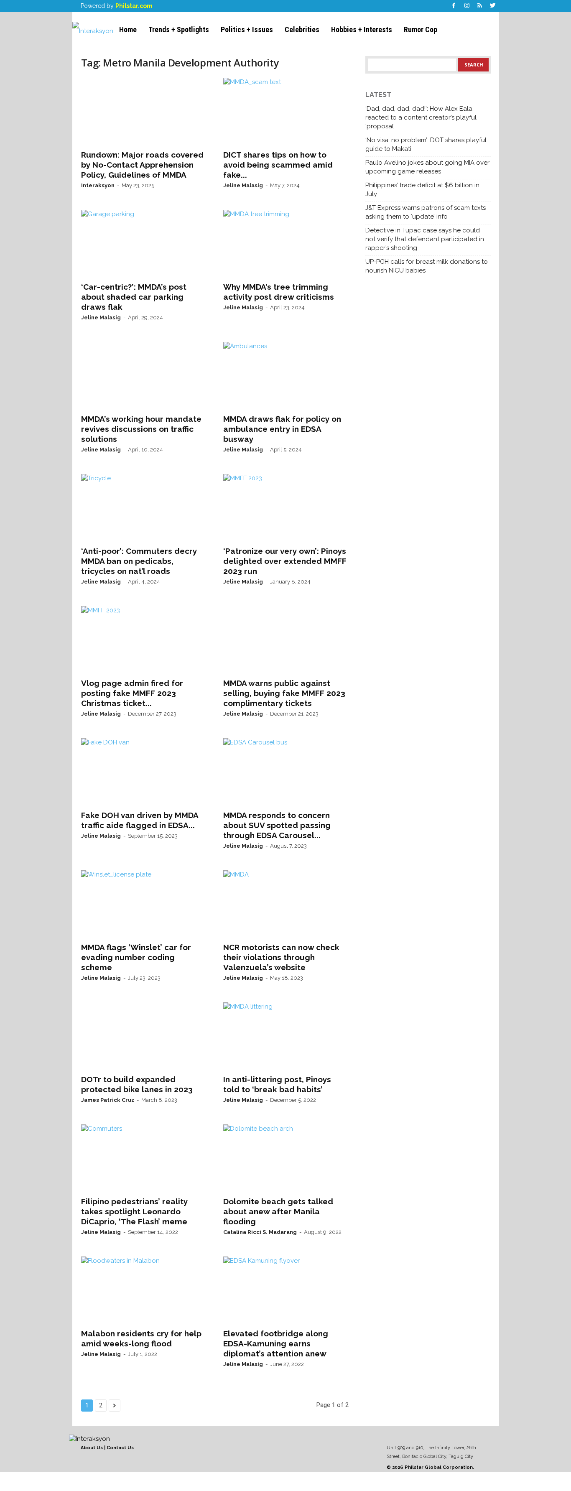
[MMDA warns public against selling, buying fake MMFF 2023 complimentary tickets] (286, 639)
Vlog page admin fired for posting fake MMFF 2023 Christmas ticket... (132, 693)
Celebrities (302, 29)
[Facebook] (454, 6)
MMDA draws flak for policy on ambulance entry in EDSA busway (282, 428)
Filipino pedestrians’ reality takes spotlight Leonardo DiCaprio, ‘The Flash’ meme (134, 1211)
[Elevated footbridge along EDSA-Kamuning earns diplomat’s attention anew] (286, 1290)
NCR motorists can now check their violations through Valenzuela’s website (281, 957)
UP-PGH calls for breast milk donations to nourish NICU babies (426, 266)
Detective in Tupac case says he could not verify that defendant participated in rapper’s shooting (424, 239)
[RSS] (480, 6)
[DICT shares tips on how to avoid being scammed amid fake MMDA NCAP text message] (286, 111)
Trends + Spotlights (178, 29)
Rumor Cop (420, 29)
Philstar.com (134, 6)
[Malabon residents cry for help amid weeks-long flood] (143, 1290)
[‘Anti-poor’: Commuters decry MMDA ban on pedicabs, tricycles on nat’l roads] (143, 507)
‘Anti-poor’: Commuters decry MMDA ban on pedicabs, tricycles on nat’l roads (139, 561)
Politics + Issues (247, 29)
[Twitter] (493, 6)
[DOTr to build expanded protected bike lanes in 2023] (143, 1035)
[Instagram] (467, 6)
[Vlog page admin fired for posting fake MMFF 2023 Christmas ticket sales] (143, 639)
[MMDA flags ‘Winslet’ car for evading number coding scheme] (143, 903)
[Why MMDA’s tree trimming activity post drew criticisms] (286, 243)
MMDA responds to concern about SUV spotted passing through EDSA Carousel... (277, 825)
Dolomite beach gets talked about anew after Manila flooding (278, 1211)
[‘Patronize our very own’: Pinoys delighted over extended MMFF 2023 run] (286, 507)
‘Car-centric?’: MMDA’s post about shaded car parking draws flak (133, 296)
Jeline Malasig (243, 185)
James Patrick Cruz (107, 1100)
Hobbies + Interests (361, 29)
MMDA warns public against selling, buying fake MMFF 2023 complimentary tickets (284, 693)
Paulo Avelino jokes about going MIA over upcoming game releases (427, 167)
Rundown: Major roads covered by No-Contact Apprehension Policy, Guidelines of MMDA (142, 164)
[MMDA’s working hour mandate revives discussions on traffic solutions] (143, 375)
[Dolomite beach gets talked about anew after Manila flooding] (286, 1157)
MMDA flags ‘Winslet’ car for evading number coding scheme (136, 957)
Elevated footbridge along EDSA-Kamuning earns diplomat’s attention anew (275, 1343)
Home (128, 29)
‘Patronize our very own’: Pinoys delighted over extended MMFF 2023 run (285, 561)
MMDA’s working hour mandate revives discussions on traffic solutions (141, 428)
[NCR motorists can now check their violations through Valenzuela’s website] (286, 903)
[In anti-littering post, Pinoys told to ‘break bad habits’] (286, 1035)
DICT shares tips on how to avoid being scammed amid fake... (278, 164)
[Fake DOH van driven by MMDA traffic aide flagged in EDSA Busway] (143, 771)
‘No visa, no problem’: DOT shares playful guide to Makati (426, 144)
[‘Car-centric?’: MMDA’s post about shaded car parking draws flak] (143, 243)
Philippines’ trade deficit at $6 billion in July (422, 189)
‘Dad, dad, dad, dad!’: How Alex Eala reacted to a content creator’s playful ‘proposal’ (421, 117)
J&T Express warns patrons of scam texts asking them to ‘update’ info (425, 212)
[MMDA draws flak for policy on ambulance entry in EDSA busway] (286, 375)
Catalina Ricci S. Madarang (260, 1232)
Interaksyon (98, 185)
